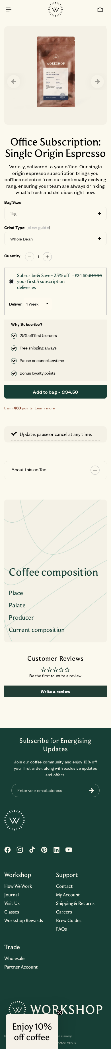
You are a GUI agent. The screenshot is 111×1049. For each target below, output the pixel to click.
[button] (8, 9)
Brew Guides (68, 920)
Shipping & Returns (75, 903)
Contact (64, 886)
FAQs (61, 929)
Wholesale (14, 958)
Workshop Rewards (23, 920)
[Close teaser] (60, 1012)
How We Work (18, 886)
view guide (38, 227)
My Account (68, 895)
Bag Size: (12, 202)
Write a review (55, 691)
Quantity (12, 255)
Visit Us (12, 903)
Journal (11, 895)
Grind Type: (27, 227)
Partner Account (21, 967)
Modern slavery (60, 1036)
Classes (11, 912)
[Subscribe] (91, 790)
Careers (64, 912)
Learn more (45, 408)
